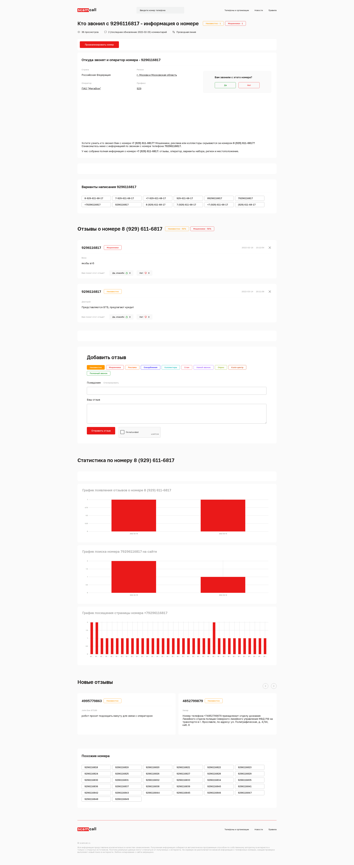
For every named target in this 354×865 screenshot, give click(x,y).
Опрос (221, 367)
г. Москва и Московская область (157, 74)
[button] (265, 686)
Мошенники (115, 367)
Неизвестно (96, 367)
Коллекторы (171, 367)
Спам (186, 367)
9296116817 (91, 248)
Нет (249, 85)
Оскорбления (150, 367)
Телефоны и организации (236, 10)
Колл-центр (237, 367)
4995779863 (92, 701)
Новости (258, 10)
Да (225, 85)
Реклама (132, 367)
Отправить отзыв (101, 430)
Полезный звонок (98, 373)
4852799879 (193, 701)
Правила (272, 10)
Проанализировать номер (99, 44)
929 (139, 88)
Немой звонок (203, 367)
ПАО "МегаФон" (91, 88)
